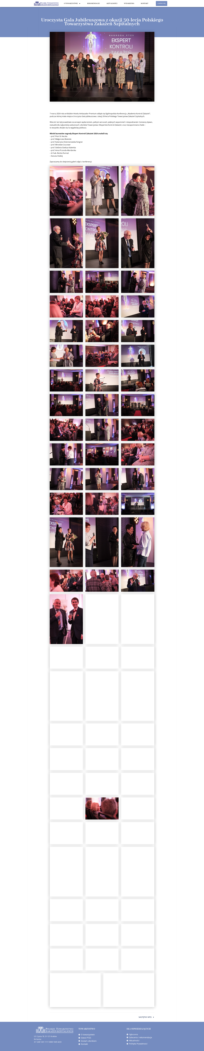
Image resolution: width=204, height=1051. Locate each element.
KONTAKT (144, 3)
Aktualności (111, 3)
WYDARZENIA (129, 3)
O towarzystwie (71, 3)
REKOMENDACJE (93, 3)
